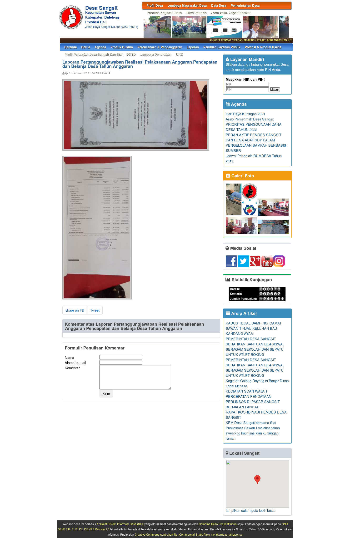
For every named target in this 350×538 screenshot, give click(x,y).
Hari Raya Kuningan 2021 (245, 113)
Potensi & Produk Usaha (263, 47)
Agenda (100, 47)
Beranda (70, 47)
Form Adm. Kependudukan (231, 12)
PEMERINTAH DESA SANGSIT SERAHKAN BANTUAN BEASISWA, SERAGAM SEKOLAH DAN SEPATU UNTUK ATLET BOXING (255, 346)
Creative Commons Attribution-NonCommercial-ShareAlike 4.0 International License (189, 534)
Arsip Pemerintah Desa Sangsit (250, 118)
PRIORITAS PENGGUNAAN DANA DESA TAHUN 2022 (253, 127)
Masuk (275, 89)
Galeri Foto (242, 176)
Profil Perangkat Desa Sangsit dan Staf (93, 54)
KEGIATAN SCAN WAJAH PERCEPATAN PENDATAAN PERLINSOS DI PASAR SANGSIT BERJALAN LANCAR (253, 399)
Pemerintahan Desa (245, 5)
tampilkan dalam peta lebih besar (251, 510)
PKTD (131, 54)
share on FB (74, 310)
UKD (179, 54)
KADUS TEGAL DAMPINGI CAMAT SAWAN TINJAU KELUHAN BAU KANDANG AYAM (254, 328)
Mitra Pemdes (196, 12)
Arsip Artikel (243, 313)
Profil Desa (154, 5)
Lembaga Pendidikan (155, 54)
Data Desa (218, 5)
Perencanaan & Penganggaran (159, 47)
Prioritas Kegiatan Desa (163, 12)
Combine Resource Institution (218, 524)
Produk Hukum (121, 47)
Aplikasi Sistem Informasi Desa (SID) (120, 524)
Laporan (193, 47)
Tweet (95, 310)
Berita (85, 47)
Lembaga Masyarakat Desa (187, 5)
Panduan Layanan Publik (221, 47)
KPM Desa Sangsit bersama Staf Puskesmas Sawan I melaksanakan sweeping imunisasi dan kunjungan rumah (253, 430)
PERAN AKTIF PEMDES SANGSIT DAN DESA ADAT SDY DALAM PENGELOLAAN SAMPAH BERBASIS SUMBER (256, 142)
